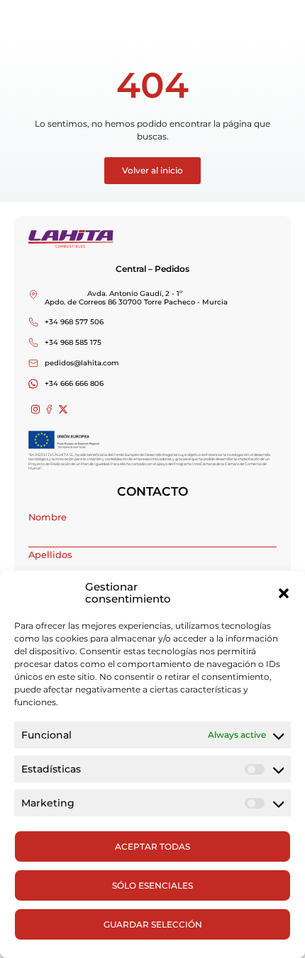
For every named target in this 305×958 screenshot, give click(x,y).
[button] (284, 593)
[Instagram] (35, 410)
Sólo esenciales (152, 885)
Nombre (47, 517)
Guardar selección (153, 924)
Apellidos (50, 554)
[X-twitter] (63, 410)
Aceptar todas (152, 846)
